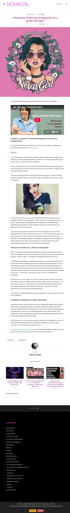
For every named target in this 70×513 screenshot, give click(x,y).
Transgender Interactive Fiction (14, 476)
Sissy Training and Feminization (14, 464)
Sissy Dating (9, 453)
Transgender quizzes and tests (14, 478)
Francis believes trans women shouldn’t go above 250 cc (14, 382)
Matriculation (9, 445)
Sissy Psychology (11, 459)
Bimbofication (10, 431)
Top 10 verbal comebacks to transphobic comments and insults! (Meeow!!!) (35, 383)
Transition (9, 484)
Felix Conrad (41, 14)
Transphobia (9, 487)
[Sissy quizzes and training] (18, 4)
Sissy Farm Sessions (11, 456)
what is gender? (33, 148)
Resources (9, 447)
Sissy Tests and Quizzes (12, 461)
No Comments (41, 24)
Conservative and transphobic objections (23, 329)
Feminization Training (12, 436)
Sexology (8, 450)
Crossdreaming (10, 433)
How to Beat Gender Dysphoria (14, 439)
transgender (22, 340)
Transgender (30, 14)
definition (11, 340)
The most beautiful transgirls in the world (17, 467)
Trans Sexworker (10, 470)
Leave (40, 510)
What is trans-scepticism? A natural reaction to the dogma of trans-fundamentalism (55, 383)
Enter (32, 510)
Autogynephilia (10, 428)
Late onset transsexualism (13, 442)
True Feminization (11, 490)
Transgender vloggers (12, 481)
